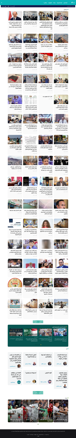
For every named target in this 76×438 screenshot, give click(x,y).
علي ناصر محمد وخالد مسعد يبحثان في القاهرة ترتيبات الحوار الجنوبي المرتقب (46, 86)
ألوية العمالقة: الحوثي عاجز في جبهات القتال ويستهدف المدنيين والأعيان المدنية (15, 290)
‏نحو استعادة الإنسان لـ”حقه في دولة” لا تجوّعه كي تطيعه (62, 356)
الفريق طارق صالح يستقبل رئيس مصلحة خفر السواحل (61, 64)
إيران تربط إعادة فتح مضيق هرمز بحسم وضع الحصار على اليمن (61, 188)
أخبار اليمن (65, 2)
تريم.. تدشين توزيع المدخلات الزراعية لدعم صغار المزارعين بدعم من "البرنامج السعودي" (45, 340)
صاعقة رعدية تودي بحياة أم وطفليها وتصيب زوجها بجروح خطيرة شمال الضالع (46, 211)
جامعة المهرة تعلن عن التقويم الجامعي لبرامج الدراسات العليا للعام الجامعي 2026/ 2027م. (31, 107)
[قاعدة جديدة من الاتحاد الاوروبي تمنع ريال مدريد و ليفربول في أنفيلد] (30, 411)
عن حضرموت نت (46, 434)
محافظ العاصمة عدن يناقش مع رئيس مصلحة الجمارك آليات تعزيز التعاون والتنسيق (30, 231)
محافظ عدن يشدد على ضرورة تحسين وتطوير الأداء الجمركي (46, 45)
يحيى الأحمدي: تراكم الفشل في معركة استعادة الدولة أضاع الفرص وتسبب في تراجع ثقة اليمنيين (46, 169)
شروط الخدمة (32, 434)
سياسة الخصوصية (41, 434)
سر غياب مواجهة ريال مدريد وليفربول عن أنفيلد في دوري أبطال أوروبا (46, 419)
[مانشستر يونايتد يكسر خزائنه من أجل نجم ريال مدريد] (15, 411)
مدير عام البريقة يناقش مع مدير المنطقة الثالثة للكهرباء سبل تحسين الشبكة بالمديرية (31, 126)
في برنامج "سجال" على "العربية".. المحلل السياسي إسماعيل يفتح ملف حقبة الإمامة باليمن (15, 271)
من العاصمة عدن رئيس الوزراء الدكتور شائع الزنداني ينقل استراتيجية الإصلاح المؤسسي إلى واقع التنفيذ (15, 358)
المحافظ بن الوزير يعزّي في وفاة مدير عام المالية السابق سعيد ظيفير (31, 290)
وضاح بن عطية (43, 381)
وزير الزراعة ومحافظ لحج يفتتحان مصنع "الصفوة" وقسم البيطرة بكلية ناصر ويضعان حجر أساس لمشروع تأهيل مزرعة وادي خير (31, 87)
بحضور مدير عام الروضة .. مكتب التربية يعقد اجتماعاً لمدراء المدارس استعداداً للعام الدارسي (15, 65)
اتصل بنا (28, 434)
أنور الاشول (28, 381)
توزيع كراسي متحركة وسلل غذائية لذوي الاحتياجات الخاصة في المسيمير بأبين (61, 147)
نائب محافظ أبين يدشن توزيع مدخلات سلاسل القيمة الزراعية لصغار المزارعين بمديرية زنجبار (60, 340)
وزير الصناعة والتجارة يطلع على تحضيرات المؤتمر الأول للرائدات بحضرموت (46, 147)
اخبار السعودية (59, 2)
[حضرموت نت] (73, 2)
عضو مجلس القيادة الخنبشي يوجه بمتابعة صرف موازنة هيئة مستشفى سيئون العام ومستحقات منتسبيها (46, 291)
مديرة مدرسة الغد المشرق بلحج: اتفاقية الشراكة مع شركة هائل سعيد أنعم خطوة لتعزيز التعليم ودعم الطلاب (31, 148)
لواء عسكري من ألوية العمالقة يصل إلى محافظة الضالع (31, 310)
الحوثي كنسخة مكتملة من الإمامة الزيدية (31, 355)
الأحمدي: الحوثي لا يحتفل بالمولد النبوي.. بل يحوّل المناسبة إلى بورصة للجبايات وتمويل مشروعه (61, 271)
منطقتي (45, 2)
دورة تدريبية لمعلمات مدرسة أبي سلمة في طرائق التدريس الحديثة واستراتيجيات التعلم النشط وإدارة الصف (61, 169)
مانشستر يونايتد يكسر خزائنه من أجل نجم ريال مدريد (16, 419)
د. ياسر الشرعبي (13, 366)
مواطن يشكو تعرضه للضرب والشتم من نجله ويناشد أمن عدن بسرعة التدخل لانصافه (30, 271)
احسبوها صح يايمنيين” (30, 372)
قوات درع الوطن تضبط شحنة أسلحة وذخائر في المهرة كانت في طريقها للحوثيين (15, 86)
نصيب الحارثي (59, 386)
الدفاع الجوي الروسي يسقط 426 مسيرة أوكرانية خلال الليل (61, 289)
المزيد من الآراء (38, 392)
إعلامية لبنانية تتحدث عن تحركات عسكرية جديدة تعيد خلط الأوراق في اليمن (46, 231)
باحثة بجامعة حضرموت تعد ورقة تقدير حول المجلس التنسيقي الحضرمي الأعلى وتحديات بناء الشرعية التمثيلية (15, 232)
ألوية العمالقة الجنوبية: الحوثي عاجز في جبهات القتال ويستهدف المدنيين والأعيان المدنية (61, 231)
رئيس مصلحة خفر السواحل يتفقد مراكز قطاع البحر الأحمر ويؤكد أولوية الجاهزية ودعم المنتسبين (30, 211)
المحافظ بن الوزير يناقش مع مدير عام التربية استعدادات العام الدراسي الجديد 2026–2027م (15, 189)
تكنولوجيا (50, 2)
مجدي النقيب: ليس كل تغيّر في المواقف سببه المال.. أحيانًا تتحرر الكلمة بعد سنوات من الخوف (31, 252)
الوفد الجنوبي (48, 372)
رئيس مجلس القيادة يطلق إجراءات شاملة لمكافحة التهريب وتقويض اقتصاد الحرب (61, 107)
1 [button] (38, 424)
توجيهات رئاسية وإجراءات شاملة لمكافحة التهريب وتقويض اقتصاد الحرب (61, 86)
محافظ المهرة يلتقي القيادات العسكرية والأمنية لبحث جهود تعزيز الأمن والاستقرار (46, 126)
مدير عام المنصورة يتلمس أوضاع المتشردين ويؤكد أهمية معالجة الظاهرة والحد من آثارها (61, 252)
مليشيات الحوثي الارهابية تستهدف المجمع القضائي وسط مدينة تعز (61, 46)
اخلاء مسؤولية (36, 434)
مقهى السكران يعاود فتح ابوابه (15, 210)
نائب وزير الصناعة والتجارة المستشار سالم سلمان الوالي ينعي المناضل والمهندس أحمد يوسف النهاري (31, 190)
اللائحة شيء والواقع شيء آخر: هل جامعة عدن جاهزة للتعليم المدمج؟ (16, 375)
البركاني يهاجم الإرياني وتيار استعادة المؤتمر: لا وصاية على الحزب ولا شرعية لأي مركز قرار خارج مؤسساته (46, 66)
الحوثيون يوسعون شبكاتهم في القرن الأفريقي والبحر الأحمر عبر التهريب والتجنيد (15, 147)
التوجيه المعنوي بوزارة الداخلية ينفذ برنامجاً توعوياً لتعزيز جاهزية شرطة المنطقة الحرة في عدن (31, 46)
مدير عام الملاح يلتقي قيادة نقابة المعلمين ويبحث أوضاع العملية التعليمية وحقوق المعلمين (15, 46)
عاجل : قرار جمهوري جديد (47, 96)
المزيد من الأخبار (38, 322)
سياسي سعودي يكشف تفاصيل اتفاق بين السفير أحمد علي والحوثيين (61, 211)
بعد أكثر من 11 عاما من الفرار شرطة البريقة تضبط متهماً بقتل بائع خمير (46, 252)
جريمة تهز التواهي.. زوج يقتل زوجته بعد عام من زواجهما (15, 167)
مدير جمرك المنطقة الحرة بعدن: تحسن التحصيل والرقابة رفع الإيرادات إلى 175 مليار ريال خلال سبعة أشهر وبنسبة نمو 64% (61, 127)
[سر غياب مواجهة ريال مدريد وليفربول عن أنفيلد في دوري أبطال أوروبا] (45, 411)
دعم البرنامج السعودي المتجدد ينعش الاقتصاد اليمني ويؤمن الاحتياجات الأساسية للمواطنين (31, 340)
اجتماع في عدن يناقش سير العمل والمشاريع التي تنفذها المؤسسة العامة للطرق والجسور (61, 23)
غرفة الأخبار (13, 382)
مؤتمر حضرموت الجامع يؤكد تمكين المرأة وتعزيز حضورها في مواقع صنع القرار (15, 252)
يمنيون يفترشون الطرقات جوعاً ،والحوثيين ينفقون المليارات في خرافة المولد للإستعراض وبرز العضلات (61, 377)
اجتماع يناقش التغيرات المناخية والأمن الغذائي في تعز (31, 167)
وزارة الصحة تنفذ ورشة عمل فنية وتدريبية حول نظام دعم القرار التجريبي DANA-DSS (46, 311)
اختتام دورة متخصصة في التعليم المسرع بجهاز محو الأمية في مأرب (30, 22)
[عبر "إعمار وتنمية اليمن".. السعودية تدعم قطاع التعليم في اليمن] (16, 332)
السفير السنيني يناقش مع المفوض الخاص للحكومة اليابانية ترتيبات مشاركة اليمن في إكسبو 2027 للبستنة (15, 127)
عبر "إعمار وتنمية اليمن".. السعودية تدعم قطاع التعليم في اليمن (16, 339)
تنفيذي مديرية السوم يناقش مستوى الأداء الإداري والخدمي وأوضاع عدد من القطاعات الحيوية (45, 271)
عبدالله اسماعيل (28, 363)
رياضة (54, 2)
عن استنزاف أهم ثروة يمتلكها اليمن (46, 355)
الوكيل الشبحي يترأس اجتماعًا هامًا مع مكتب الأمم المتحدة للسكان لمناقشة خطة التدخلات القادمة (30, 65)
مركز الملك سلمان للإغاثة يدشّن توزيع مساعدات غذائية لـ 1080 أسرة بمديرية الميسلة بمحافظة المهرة (15, 312)
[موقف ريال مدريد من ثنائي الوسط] (60, 411)
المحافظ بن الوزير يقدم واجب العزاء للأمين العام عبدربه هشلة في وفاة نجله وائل (15, 107)
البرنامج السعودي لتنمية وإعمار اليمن (59, 327)
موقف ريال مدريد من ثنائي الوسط (61, 419)
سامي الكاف (59, 363)
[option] (60, 335)
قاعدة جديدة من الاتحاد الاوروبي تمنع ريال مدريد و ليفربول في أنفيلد (31, 419)
